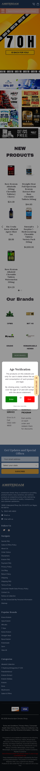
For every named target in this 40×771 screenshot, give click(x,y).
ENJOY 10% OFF (36, 387)
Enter (11, 399)
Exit (29, 399)
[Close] (36, 378)
